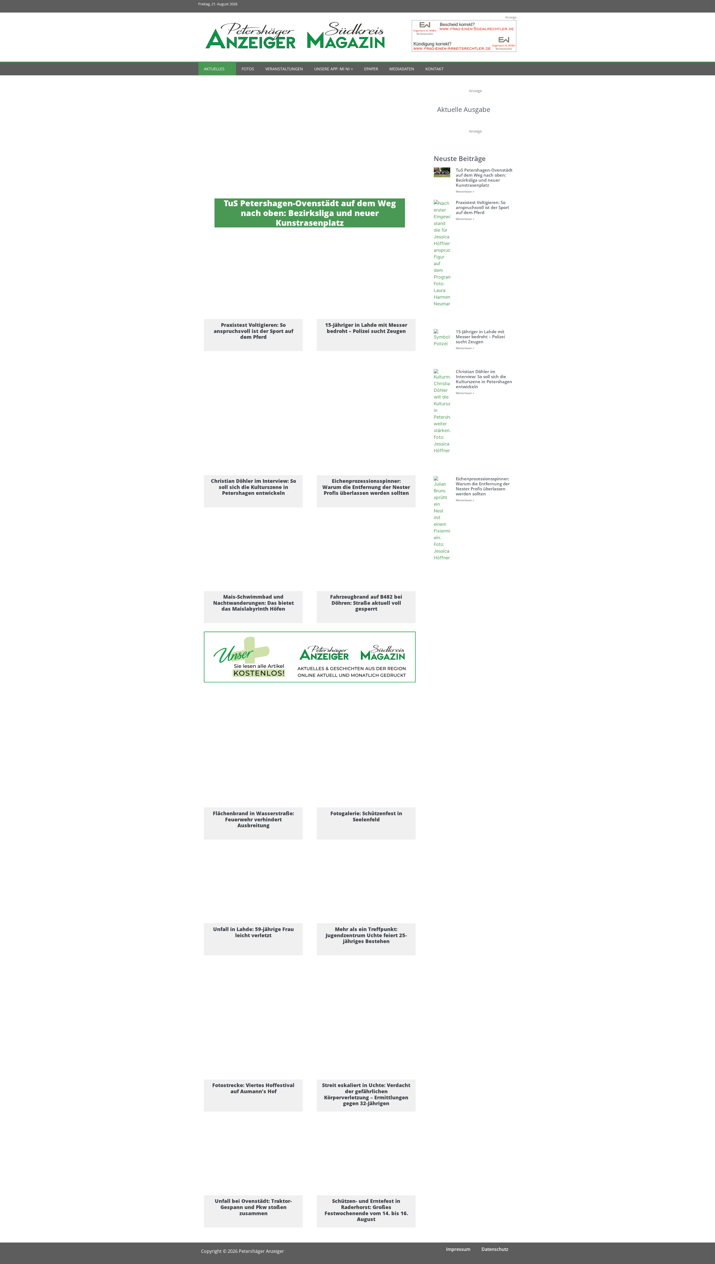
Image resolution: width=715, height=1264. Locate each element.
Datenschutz (495, 1249)
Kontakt (434, 68)
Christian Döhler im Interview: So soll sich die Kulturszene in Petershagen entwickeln (484, 379)
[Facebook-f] (473, 6)
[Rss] (510, 6)
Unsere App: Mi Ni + (333, 68)
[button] (500, 69)
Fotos (248, 68)
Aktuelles (214, 68)
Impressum (458, 1249)
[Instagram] (485, 6)
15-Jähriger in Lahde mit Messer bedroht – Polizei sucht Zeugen (480, 336)
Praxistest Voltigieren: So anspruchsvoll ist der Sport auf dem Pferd (482, 207)
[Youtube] (498, 6)
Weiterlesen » (465, 191)
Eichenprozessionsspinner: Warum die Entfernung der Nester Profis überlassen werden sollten (483, 486)
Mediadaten (401, 68)
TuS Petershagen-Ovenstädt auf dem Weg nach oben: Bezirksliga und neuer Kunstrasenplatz (484, 177)
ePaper (371, 68)
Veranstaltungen (284, 68)
